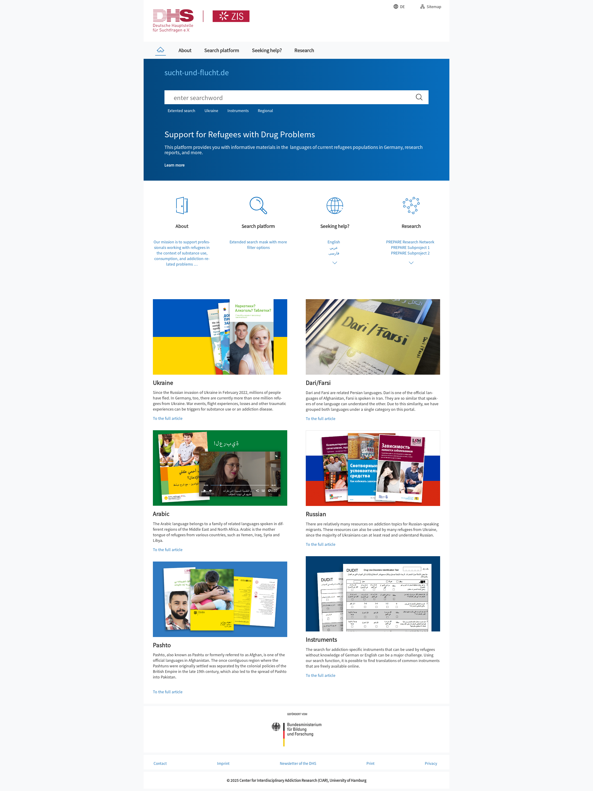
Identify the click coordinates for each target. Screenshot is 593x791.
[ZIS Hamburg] (226, 16)
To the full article (168, 418)
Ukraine (211, 110)
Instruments (238, 110)
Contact (160, 763)
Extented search (181, 110)
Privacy (431, 763)
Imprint (223, 763)
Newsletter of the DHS (298, 763)
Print (370, 763)
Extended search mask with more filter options (258, 244)
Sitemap (434, 6)
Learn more (174, 165)
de (402, 6)
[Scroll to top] (582, 780)
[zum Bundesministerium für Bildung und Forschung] (296, 728)
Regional (265, 110)
